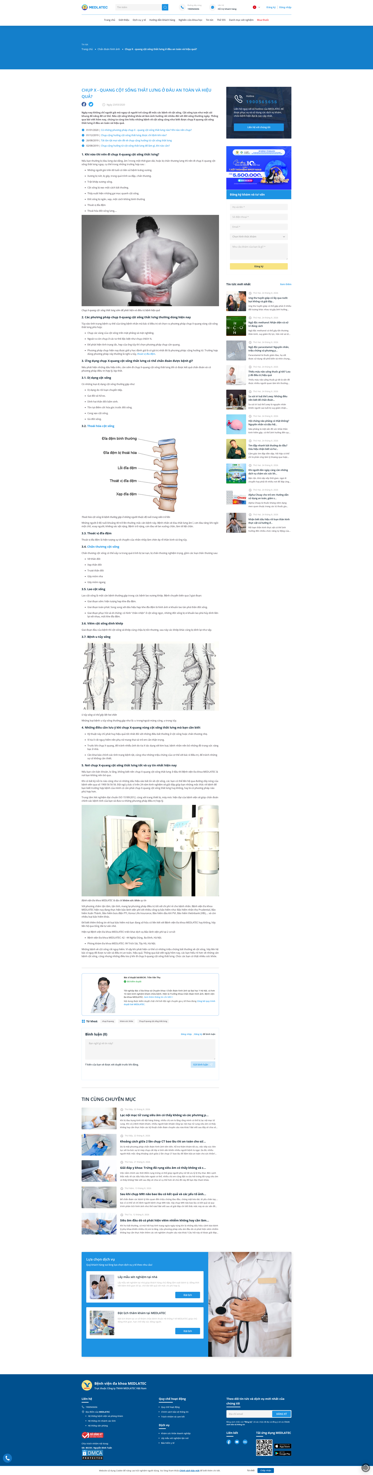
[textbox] (259, 237)
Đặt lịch (188, 1295)
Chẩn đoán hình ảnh (109, 49)
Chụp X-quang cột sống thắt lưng (153, 1021)
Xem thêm (285, 284)
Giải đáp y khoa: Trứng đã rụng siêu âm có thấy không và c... (163, 1168)
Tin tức (209, 20)
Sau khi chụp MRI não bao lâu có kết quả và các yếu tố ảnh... (163, 1194)
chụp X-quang (108, 1021)
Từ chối (251, 1470)
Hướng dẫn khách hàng (162, 20)
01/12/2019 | (126, 135)
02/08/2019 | (128, 145)
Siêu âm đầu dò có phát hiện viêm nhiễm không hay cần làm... (164, 1220)
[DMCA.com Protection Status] (92, 1454)
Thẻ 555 (221, 20)
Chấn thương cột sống (103, 547)
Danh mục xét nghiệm (241, 20)
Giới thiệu (124, 20)
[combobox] (259, 236)
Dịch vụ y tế (139, 20)
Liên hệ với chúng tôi (258, 127)
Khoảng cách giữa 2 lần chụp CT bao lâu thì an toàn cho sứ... (163, 1141)
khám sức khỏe (126, 1021)
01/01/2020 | (139, 130)
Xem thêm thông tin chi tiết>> (158, 997)
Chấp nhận (265, 1470)
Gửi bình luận (200, 1064)
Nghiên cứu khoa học (190, 20)
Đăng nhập (285, 7)
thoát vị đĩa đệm (146, 353)
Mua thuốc (263, 20)
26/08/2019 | (129, 140)
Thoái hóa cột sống (100, 426)
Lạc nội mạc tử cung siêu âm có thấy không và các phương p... (164, 1115)
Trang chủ (87, 49)
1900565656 (91, 1407)
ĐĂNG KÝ (281, 1414)
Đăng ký (271, 7)
